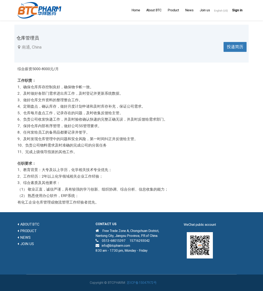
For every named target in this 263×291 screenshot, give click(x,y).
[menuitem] (135, 10)
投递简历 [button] (235, 47)
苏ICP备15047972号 (142, 282)
